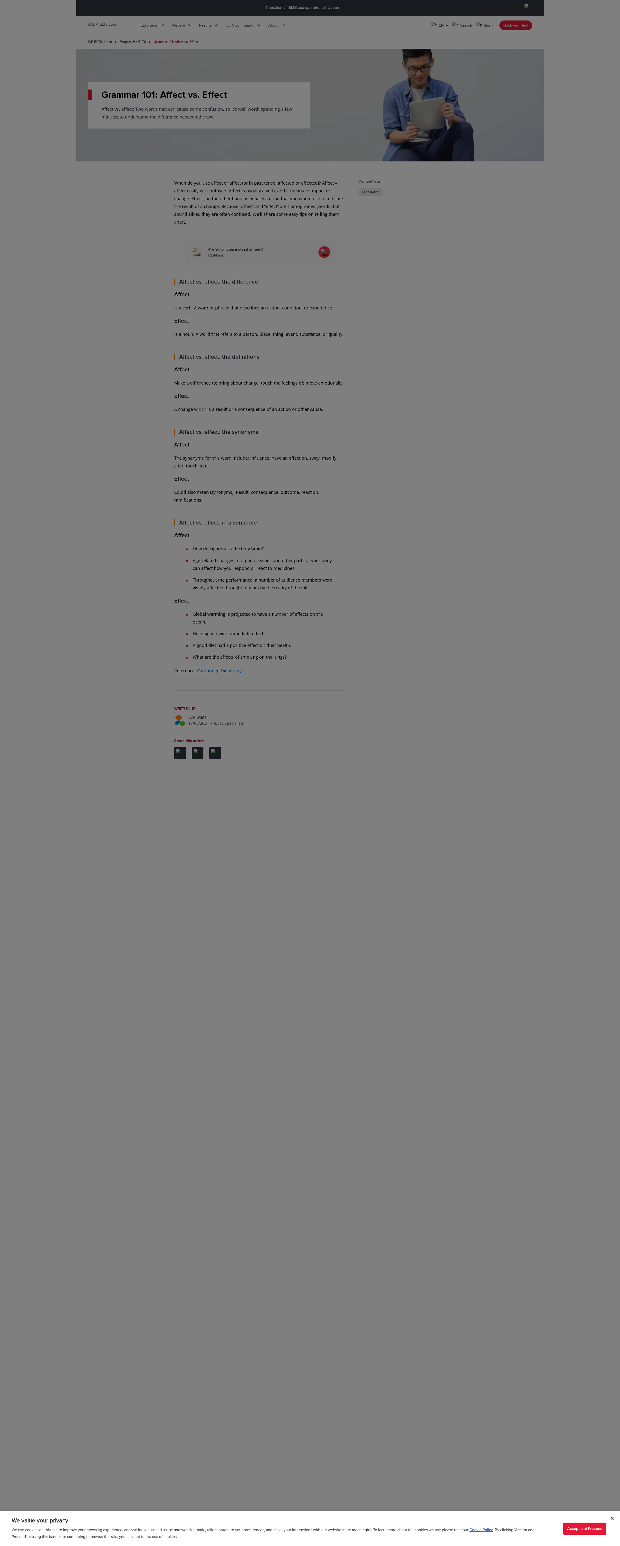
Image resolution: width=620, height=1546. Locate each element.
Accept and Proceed (584, 1528)
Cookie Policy (481, 1529)
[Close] (612, 1518)
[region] (310, 1528)
